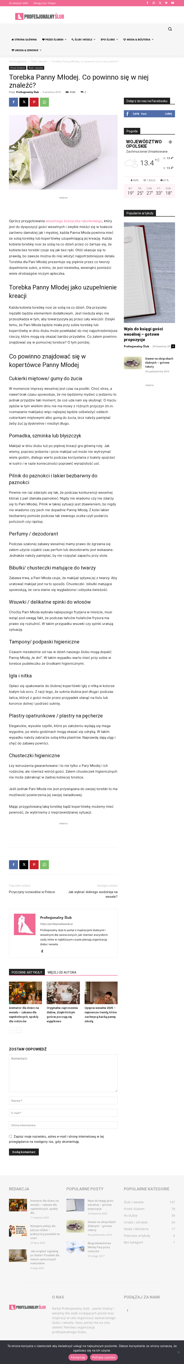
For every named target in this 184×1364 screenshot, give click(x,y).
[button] (169, 29)
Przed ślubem (17, 67)
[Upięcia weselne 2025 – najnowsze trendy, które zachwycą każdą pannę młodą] (101, 993)
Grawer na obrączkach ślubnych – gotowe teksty (159, 362)
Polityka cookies (104, 1357)
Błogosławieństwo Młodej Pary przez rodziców (99, 1247)
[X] (160, 3)
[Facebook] (147, 3)
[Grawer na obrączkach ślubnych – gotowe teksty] (133, 363)
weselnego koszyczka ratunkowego (74, 221)
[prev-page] (12, 1030)
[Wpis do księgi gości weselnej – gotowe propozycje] (75, 1205)
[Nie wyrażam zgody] (178, 1352)
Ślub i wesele (39, 61)
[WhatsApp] (44, 102)
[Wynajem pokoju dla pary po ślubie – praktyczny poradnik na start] (18, 1230)
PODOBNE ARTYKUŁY (27, 972)
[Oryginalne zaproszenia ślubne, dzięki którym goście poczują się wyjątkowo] (63, 993)
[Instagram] (153, 3)
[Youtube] (172, 3)
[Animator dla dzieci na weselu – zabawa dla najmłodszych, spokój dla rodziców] (25, 993)
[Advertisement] (63, 206)
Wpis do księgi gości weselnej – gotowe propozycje (143, 334)
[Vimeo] (166, 3)
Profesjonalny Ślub (27, 92)
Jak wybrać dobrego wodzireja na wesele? (93, 894)
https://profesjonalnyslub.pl (56, 923)
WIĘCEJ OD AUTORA (62, 972)
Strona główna (18, 61)
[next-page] (19, 1030)
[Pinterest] (34, 102)
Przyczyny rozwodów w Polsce (32, 892)
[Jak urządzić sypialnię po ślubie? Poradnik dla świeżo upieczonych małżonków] (18, 1255)
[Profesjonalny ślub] (39, 16)
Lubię (168, 113)
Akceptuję (78, 1357)
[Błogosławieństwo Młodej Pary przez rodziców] (75, 1247)
